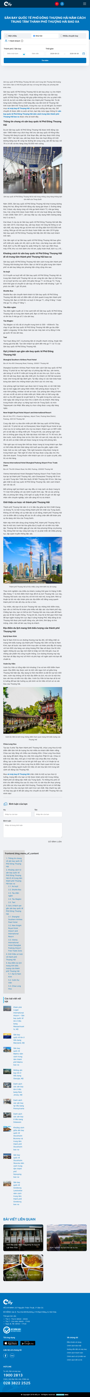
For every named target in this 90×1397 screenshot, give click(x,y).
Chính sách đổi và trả (74, 1360)
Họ (4, 810)
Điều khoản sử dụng (74, 1342)
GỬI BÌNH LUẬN (55, 842)
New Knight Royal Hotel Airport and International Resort (14, 931)
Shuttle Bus (16, 890)
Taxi (13, 902)
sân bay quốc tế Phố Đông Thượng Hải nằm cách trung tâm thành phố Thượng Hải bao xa (32, 114)
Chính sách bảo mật (74, 1346)
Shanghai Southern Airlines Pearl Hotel (15, 919)
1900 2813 (13, 1375)
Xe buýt (15, 886)
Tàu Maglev (16, 899)
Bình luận (7, 821)
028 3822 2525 (16, 1383)
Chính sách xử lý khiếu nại (76, 1356)
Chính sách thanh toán (75, 1353)
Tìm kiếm (45, 60)
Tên (35, 810)
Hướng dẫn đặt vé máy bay (77, 1349)
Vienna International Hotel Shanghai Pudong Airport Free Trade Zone (15, 945)
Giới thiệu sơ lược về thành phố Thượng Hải (14, 957)
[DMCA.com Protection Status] (62, 1394)
